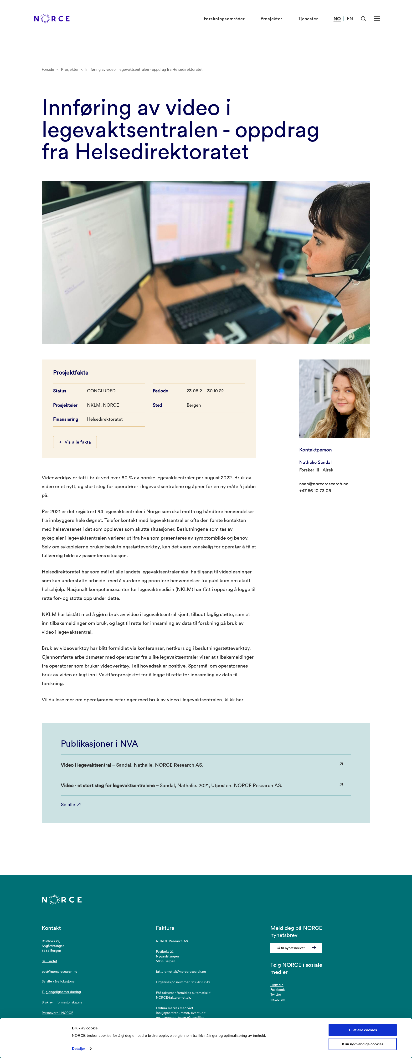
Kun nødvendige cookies (362, 1044)
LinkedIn (276, 985)
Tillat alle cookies (362, 1030)
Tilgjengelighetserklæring (61, 992)
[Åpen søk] (363, 18)
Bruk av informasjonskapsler (63, 1002)
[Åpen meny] (377, 18)
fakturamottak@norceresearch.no (181, 971)
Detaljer (78, 1049)
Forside (48, 69)
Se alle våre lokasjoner (59, 981)
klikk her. (234, 699)
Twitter (275, 994)
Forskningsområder (224, 18)
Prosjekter (271, 18)
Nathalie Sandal (315, 462)
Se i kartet (49, 961)
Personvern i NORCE (57, 1013)
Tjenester (308, 18)
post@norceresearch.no (59, 971)
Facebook (277, 989)
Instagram (277, 999)
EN (350, 18)
